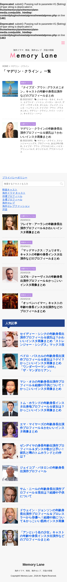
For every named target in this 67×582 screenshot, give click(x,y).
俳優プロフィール (12, 196)
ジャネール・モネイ (46, 99)
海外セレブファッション (16, 206)
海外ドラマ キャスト (13, 193)
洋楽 (4, 209)
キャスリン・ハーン (33, 113)
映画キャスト (9, 189)
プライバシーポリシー (14, 177)
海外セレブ (8, 202)
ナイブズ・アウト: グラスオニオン (39, 146)
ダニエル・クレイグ (49, 105)
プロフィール (44, 143)
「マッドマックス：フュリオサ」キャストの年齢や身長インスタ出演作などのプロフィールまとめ (41, 254)
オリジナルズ (42, 149)
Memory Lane (33, 564)
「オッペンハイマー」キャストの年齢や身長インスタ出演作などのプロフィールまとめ (41, 307)
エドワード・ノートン (34, 102)
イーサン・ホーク (53, 102)
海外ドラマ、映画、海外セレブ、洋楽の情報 (33, 571)
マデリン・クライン (39, 111)
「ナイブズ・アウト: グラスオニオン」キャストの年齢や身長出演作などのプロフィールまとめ (42, 91)
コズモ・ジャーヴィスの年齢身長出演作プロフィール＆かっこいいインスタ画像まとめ (41, 280)
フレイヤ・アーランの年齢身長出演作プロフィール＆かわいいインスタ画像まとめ (41, 228)
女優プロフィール (12, 199)
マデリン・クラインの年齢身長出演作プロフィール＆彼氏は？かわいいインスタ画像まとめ (41, 132)
